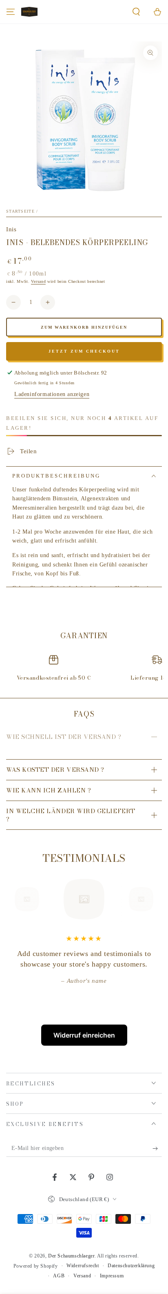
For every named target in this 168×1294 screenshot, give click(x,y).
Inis (11, 229)
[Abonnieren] (157, 1149)
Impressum (112, 1276)
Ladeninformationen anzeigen (51, 394)
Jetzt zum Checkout (84, 351)
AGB (58, 1276)
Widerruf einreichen (84, 1035)
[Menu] (10, 12)
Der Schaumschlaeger (71, 1256)
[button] (136, 12)
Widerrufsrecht (82, 1265)
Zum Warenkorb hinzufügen (84, 327)
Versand (38, 281)
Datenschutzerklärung (131, 1265)
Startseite (20, 211)
